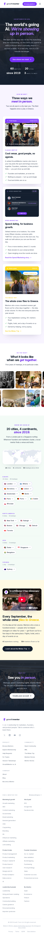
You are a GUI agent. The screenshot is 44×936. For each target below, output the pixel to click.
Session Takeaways (9, 761)
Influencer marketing (9, 838)
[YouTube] (15, 735)
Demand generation (9, 820)
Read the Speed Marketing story (17, 257)
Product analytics (8, 874)
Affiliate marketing (9, 841)
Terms (17, 931)
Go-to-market (29, 854)
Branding (6, 831)
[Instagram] (20, 735)
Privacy (10, 931)
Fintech (26, 897)
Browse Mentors (8, 746)
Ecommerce (28, 894)
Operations (6, 897)
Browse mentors (29, 4)
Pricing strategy (29, 868)
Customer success (30, 874)
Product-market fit (9, 861)
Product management (10, 854)
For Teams (6, 757)
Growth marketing (8, 803)
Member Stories (30, 757)
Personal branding (9, 908)
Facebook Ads (29, 810)
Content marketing (9, 810)
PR (3, 834)
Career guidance (8, 904)
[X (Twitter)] (4, 735)
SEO (4, 807)
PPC (25, 803)
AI (3, 881)
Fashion (26, 901)
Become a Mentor (8, 781)
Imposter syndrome (9, 911)
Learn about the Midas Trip (16, 649)
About (5, 774)
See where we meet (21, 59)
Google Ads (28, 807)
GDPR (23, 931)
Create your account (21, 696)
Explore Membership (9, 750)
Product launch (8, 864)
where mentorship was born (22, 926)
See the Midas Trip (12, 331)
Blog (4, 778)
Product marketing (9, 857)
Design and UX (7, 871)
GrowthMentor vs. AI (9, 764)
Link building (7, 844)
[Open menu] (40, 4)
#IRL (26, 750)
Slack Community (30, 746)
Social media (7, 813)
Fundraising (28, 864)
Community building (9, 901)
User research (7, 868)
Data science (7, 878)
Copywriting (7, 827)
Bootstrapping (28, 861)
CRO (4, 824)
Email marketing (8, 817)
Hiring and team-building (11, 894)
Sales (26, 871)
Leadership (6, 891)
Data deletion (31, 931)
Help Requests (7, 753)
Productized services (31, 878)
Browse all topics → (35, 795)
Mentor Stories (29, 761)
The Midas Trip (29, 753)
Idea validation (29, 857)
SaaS (26, 891)
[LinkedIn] (10, 735)
